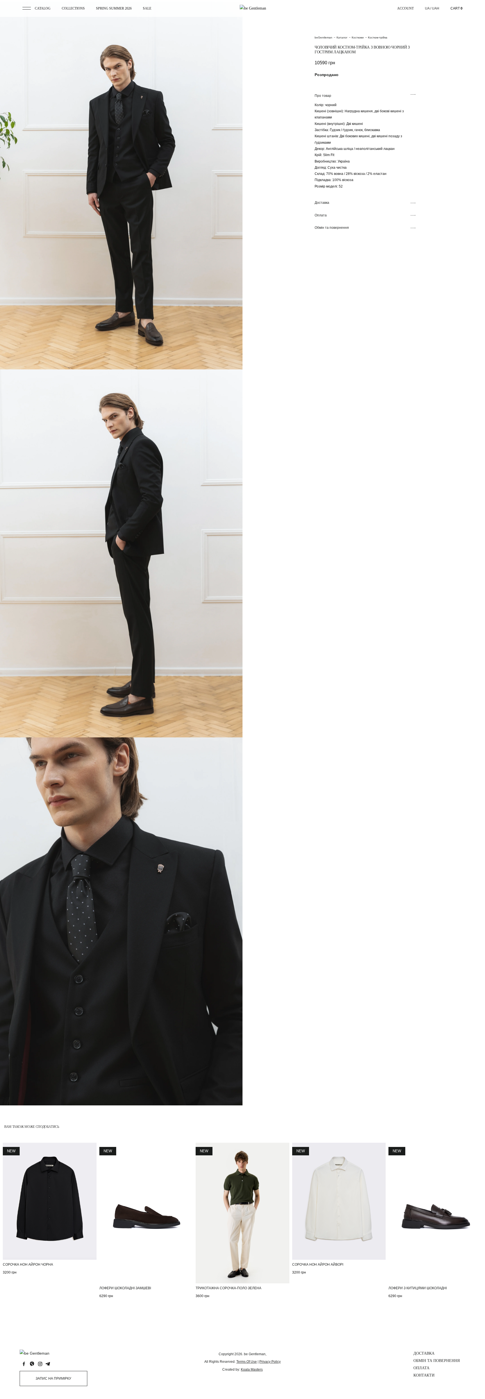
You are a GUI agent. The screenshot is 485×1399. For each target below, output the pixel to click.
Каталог (342, 37)
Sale (147, 8)
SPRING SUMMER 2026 (114, 8)
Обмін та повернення (436, 1361)
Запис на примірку (53, 1378)
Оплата (421, 1368)
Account (405, 8)
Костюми (358, 37)
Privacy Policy (270, 1362)
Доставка (423, 1353)
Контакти (423, 1375)
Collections (73, 8)
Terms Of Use (246, 1362)
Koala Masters (252, 1369)
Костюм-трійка (377, 37)
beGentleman (323, 37)
